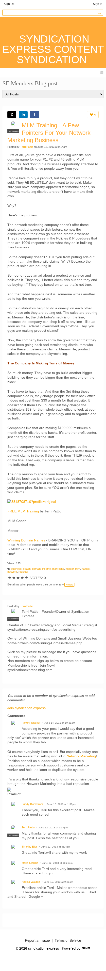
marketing (58, 568)
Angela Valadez (31, 881)
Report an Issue (37, 940)
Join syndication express (26, 708)
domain (36, 568)
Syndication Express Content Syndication (53, 49)
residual (23, 571)
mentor (70, 568)
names (86, 568)
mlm (77, 568)
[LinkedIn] (23, 114)
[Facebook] (34, 114)
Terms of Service (68, 940)
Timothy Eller (29, 846)
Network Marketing (81, 756)
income (46, 568)
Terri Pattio (26, 146)
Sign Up (9, 4)
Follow (69, 584)
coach (27, 568)
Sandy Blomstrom (32, 804)
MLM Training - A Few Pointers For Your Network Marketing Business (48, 132)
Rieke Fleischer (31, 722)
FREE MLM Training (23, 511)
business (16, 568)
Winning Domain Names (26, 540)
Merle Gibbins (30, 862)
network (12, 571)
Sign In (97, 4)
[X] (11, 114)
